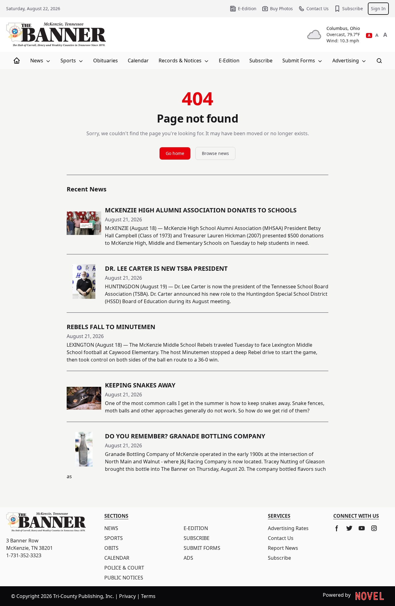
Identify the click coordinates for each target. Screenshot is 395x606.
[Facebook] (337, 528)
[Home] (16, 60)
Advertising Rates (288, 528)
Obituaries (105, 60)
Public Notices (123, 577)
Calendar (138, 60)
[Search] (379, 60)
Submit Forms (299, 60)
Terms (148, 596)
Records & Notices (181, 60)
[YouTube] (361, 528)
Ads (188, 557)
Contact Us (317, 8)
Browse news (215, 153)
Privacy (127, 596)
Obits (111, 548)
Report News (283, 548)
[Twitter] (349, 528)
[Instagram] (374, 528)
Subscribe (352, 8)
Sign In (378, 8)
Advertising (346, 60)
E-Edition (247, 8)
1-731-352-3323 (23, 555)
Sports (68, 60)
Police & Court (124, 567)
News (37, 60)
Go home (175, 153)
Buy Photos (281, 8)
